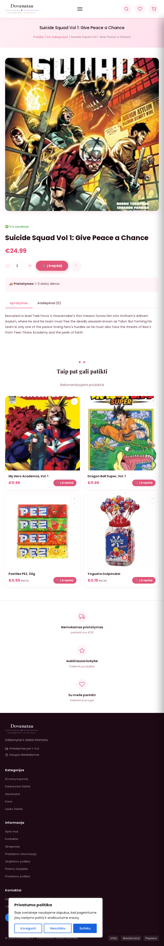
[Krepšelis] (154, 9)
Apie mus (11, 831)
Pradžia (38, 37)
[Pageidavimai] (140, 9)
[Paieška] (126, 9)
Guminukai (12, 794)
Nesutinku (57, 928)
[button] (79, 8)
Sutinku (85, 928)
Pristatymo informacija (21, 854)
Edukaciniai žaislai (17, 786)
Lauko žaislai (14, 809)
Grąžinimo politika (17, 861)
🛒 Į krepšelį (52, 266)
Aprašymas (19, 303)
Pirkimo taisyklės (16, 869)
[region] (55, 917)
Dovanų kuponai (16, 779)
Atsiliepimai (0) (49, 303)
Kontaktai (11, 839)
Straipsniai (12, 847)
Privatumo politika (17, 876)
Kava (8, 801)
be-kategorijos (57, 37)
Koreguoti (28, 928)
